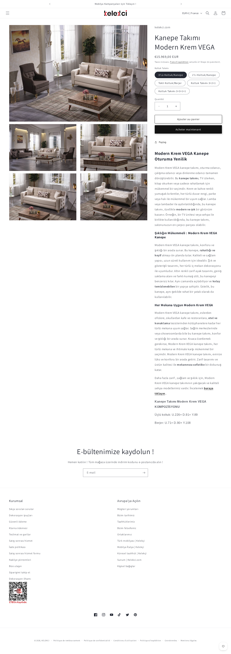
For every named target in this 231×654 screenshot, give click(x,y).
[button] (8, 13)
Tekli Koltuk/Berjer (170, 83)
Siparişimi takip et (19, 572)
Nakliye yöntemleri (20, 559)
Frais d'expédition (179, 62)
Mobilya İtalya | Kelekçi (130, 547)
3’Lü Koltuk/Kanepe (170, 75)
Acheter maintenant (188, 129)
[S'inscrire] (144, 472)
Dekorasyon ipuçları (20, 515)
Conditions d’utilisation (125, 640)
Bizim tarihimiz (126, 515)
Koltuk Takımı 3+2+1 (203, 83)
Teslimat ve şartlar (20, 534)
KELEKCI (45, 640)
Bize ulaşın (15, 566)
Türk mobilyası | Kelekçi (131, 540)
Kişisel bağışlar (126, 566)
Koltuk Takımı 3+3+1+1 (172, 91)
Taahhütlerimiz (126, 521)
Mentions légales (189, 640)
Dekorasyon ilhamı (20, 578)
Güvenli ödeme (18, 521)
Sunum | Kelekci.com (129, 559)
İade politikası (17, 547)
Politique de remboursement (66, 640)
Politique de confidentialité (97, 640)
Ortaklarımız (124, 534)
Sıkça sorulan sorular (21, 509)
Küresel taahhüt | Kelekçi (132, 553)
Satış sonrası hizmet (21, 540)
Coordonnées (171, 640)
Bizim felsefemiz (126, 528)
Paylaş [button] (162, 142)
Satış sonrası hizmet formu (25, 553)
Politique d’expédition (150, 640)
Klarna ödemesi (18, 528)
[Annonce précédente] (50, 4)
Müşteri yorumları (127, 509)
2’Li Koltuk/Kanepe (204, 75)
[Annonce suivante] (181, 4)
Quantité (159, 99)
